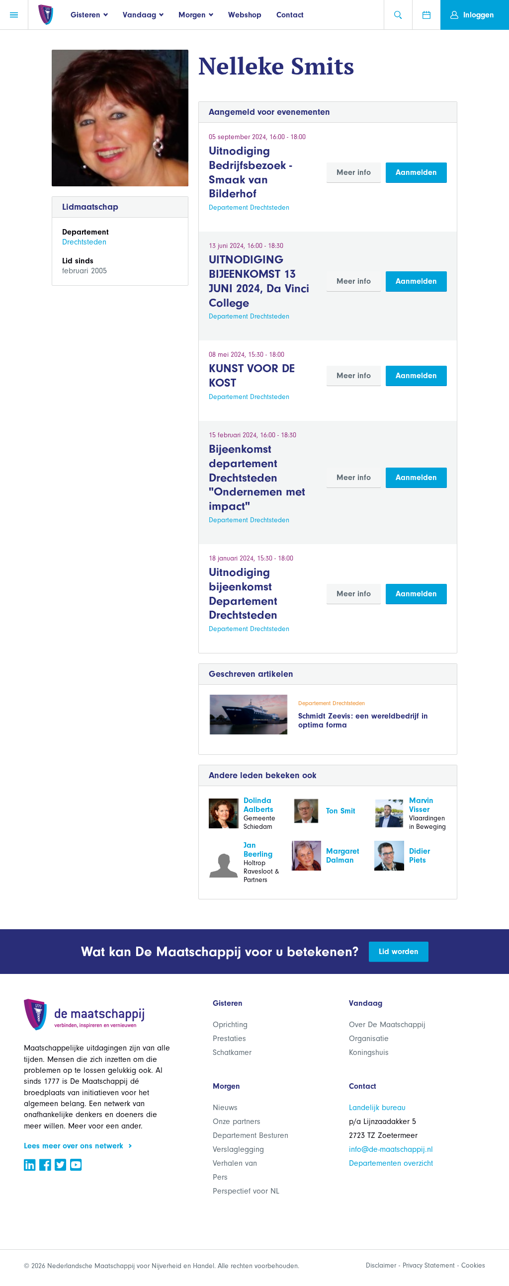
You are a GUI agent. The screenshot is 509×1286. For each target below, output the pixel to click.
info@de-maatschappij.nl (391, 1149)
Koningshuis (369, 1052)
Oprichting (230, 1024)
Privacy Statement (429, 1265)
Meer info (354, 172)
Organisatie (369, 1038)
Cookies (473, 1265)
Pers (220, 1177)
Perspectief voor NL (246, 1191)
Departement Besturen (250, 1135)
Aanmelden (416, 172)
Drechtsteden (84, 242)
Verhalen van (235, 1163)
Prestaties (229, 1038)
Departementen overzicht (391, 1163)
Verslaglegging (238, 1149)
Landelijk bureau (377, 1107)
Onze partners (236, 1121)
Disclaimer (381, 1265)
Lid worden (399, 951)
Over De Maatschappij (387, 1024)
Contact (290, 14)
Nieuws (225, 1107)
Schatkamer (232, 1052)
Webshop (244, 14)
